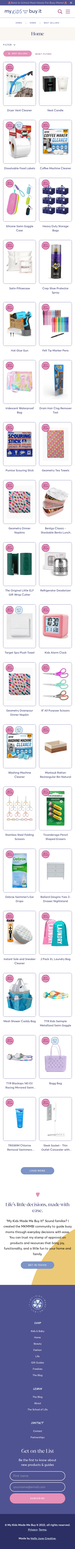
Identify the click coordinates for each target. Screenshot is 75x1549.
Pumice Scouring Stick (20, 470)
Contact (37, 1431)
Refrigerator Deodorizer (55, 590)
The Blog (37, 1375)
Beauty (38, 1343)
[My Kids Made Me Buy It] (23, 11)
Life (37, 1356)
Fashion (37, 1350)
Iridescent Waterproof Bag (20, 410)
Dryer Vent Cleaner (19, 110)
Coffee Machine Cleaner (55, 168)
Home (19, 23)
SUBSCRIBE (37, 1498)
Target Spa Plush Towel (20, 652)
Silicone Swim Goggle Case (19, 228)
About (37, 1403)
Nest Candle (55, 110)
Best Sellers (19, 53)
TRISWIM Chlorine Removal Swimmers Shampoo (19, 1148)
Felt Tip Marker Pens (55, 350)
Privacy (32, 1529)
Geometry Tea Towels (55, 470)
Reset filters (43, 54)
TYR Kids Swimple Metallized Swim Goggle (55, 1023)
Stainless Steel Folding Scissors (19, 837)
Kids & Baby (37, 1331)
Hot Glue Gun (19, 350)
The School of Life (38, 1409)
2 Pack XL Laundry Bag (55, 959)
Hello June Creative (43, 1538)
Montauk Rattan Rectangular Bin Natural (55, 775)
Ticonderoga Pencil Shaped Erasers (55, 837)
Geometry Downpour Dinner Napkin (19, 712)
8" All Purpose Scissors (55, 710)
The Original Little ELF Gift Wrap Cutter (19, 592)
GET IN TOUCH (37, 1265)
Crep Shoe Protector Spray (55, 290)
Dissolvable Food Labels (19, 168)
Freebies (37, 1368)
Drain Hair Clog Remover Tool (55, 410)
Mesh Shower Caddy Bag (19, 1021)
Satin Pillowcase (19, 288)
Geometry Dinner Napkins (20, 530)
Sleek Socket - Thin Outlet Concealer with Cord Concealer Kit (55, 1148)
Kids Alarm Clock (55, 652)
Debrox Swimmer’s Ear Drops (19, 899)
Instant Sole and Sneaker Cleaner (20, 961)
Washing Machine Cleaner (19, 775)
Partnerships (37, 1437)
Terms (42, 1529)
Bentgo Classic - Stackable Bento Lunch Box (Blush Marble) (55, 530)
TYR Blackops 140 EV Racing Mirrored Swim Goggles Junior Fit (19, 1085)
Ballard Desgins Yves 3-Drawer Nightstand (55, 899)
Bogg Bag (55, 1083)
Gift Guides (37, 1362)
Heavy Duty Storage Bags (56, 228)
